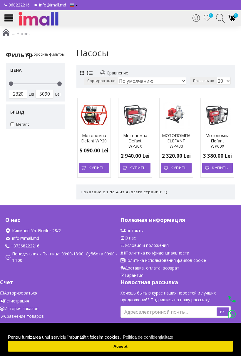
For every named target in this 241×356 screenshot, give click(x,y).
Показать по (203, 80)
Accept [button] (120, 346)
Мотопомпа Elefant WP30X (135, 141)
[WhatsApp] (232, 314)
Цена (16, 70)
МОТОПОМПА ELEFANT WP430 (176, 141)
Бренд (17, 112)
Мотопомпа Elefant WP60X (217, 141)
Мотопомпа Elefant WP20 (94, 138)
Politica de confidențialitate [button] (148, 337)
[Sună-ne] (232, 299)
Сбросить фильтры (48, 54)
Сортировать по (101, 80)
